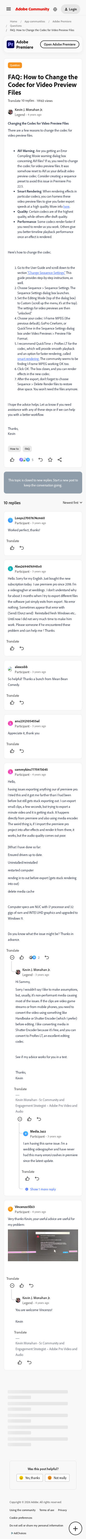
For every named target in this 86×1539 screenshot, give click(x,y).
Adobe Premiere (62, 21)
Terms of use (46, 1510)
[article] (43, 533)
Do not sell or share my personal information (36, 1525)
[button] (8, 10)
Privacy (62, 1510)
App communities (35, 21)
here (66, 206)
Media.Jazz (38, 1131)
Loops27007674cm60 (30, 518)
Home (13, 21)
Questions (16, 25)
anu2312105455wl (27, 721)
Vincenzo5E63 (25, 1207)
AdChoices (20, 1533)
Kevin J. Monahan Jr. (29, 109)
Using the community (23, 1510)
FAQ (27, 449)
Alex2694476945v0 (28, 566)
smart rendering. (28, 359)
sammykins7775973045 (31, 769)
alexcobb (21, 667)
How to (14, 449)
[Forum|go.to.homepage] (32, 9)
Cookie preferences (21, 1517)
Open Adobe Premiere (59, 44)
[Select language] (55, 9)
